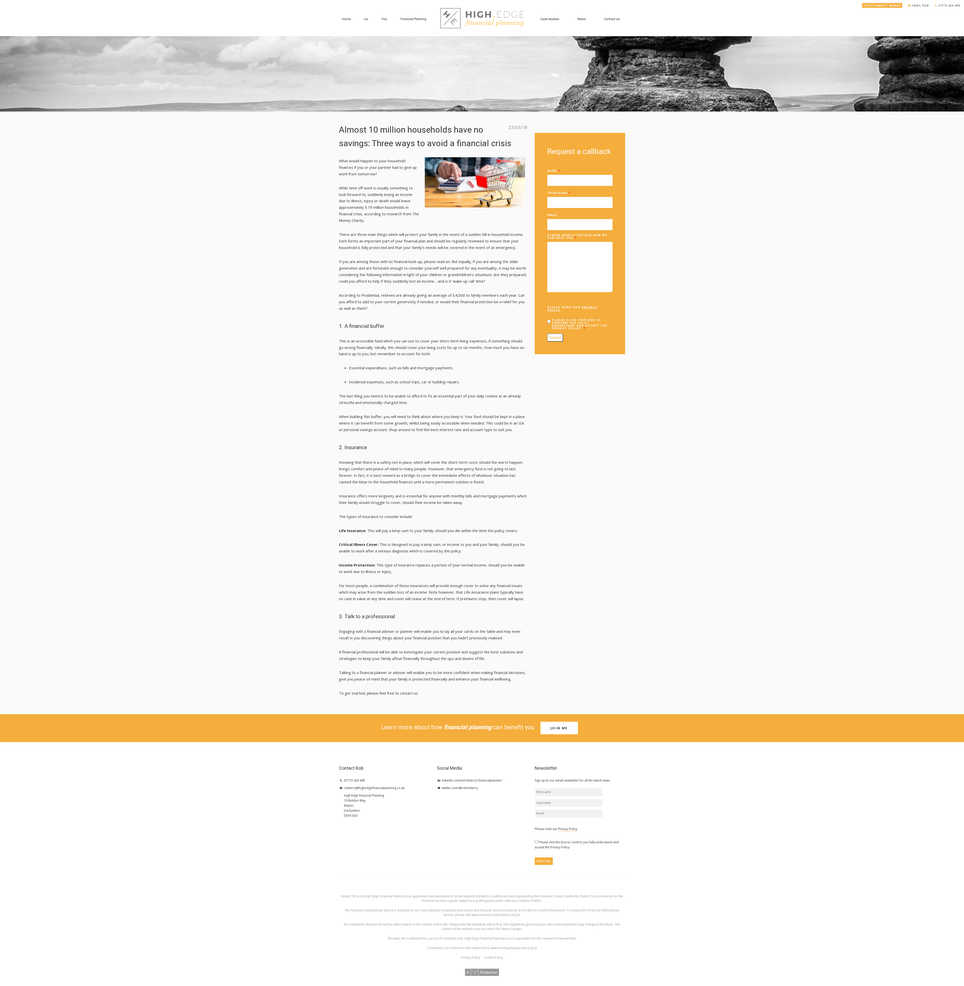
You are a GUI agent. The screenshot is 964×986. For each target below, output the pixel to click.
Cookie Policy (493, 957)
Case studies (549, 19)
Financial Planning (413, 19)
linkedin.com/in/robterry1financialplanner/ (471, 780)
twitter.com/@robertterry (459, 788)
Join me (559, 728)
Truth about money (882, 5)
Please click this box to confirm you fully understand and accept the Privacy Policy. (579, 324)
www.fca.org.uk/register (477, 901)
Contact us (612, 19)
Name (553, 171)
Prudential (370, 295)
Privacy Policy (567, 829)
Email (552, 215)
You (384, 19)
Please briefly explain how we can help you (577, 236)
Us (366, 19)
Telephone (559, 193)
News (581, 19)
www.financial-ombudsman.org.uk (495, 915)
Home (346, 19)
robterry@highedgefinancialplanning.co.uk (373, 788)
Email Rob (920, 5)
